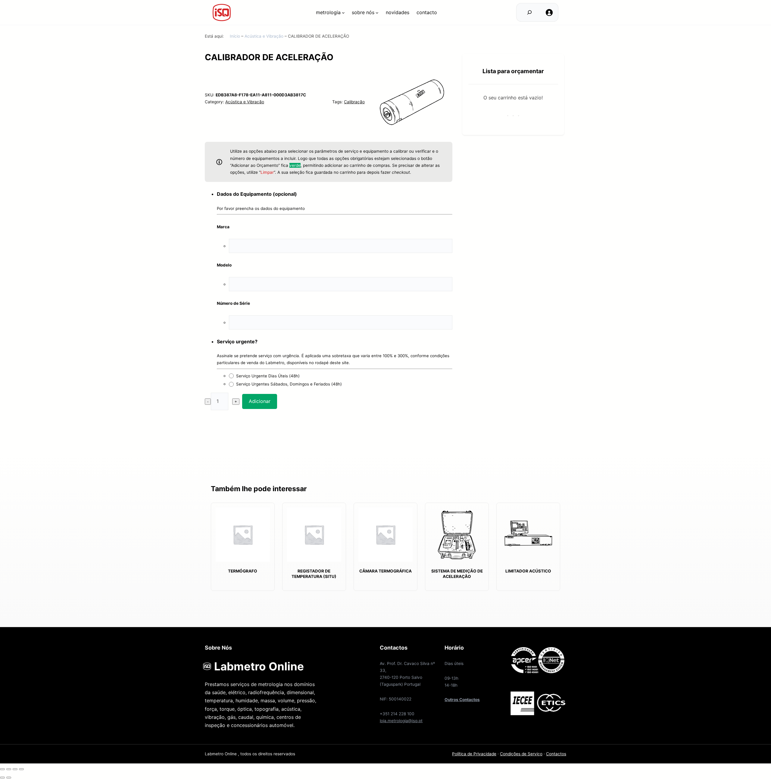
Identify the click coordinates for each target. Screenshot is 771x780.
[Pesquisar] (529, 12)
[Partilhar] (8, 769)
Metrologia (328, 12)
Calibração (354, 101)
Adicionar (259, 401)
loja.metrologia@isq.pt (401, 720)
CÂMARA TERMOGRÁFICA (385, 571)
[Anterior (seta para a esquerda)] (2, 777)
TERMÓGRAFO (242, 571)
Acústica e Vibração (264, 36)
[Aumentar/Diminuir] (21, 769)
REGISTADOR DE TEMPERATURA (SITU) (314, 574)
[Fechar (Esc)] (2, 769)
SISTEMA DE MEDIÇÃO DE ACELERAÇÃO (457, 574)
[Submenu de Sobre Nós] (377, 12)
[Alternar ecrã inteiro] (15, 769)
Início (235, 36)
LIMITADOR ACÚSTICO (528, 571)
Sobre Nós (363, 12)
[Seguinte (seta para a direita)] (8, 777)
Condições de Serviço (521, 753)
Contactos (556, 753)
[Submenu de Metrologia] (343, 12)
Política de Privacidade (474, 753)
